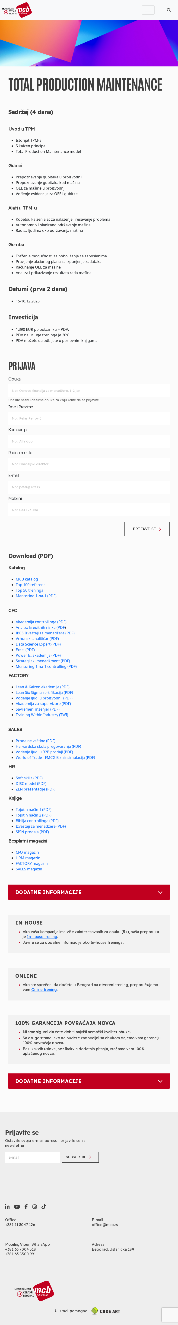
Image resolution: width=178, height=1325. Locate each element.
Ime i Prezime (20, 407)
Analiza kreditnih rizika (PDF (40, 627)
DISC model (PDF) (31, 783)
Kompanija (17, 429)
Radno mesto (20, 452)
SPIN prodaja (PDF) (32, 831)
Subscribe (76, 1157)
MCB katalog (27, 579)
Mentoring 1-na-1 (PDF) (36, 595)
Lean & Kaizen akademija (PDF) (43, 686)
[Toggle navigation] (148, 10)
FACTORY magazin (32, 863)
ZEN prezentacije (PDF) (35, 789)
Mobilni (15, 498)
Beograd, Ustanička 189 (113, 1249)
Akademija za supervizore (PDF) (43, 703)
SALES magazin (29, 869)
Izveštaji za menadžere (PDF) (41, 826)
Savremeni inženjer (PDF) (38, 709)
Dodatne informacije (48, 892)
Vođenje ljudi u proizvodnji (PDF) (44, 698)
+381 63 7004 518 (20, 1249)
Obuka (14, 379)
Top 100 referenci (31, 584)
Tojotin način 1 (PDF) (33, 809)
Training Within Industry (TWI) (42, 714)
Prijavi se (144, 529)
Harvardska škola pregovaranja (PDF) (48, 746)
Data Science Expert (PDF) (38, 644)
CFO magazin (27, 852)
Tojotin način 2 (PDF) (33, 815)
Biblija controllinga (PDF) (37, 820)
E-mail (13, 475)
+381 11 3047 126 (20, 1224)
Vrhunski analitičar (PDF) (37, 638)
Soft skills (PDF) (29, 778)
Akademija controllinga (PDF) (41, 621)
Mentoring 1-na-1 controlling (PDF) (46, 666)
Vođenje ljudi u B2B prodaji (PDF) (44, 751)
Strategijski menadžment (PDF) (43, 660)
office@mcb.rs (105, 1224)
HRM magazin (28, 857)
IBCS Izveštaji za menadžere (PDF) (45, 633)
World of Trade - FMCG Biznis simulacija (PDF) (55, 757)
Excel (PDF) (25, 649)
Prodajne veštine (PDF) (35, 740)
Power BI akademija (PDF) (38, 655)
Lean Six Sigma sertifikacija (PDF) (44, 692)
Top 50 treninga (29, 590)
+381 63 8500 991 (20, 1254)
